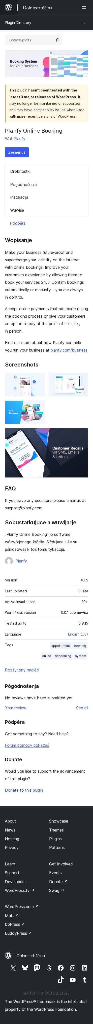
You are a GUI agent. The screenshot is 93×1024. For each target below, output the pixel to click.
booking (80, 646)
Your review (15, 707)
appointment (60, 646)
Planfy (19, 138)
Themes (56, 830)
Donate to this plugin (24, 790)
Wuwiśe (17, 210)
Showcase (58, 821)
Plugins (55, 838)
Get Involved (61, 863)
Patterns (57, 847)
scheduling (63, 656)
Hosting (12, 838)
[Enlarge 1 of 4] (37, 379)
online (46, 656)
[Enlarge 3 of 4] (37, 407)
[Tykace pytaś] (57, 40)
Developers (15, 881)
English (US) (78, 634)
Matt (12, 915)
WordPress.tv (19, 890)
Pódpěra (18, 223)
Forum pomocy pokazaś (27, 745)
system (80, 656)
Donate (58, 881)
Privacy (12, 847)
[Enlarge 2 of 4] (81, 379)
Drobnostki (20, 171)
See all (82, 707)
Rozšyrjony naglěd (22, 669)
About (10, 821)
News (10, 830)
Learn (10, 863)
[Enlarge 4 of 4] (81, 434)
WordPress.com (22, 906)
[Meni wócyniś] (85, 7)
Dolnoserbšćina (31, 955)
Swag (56, 890)
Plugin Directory (18, 22)
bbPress (15, 924)
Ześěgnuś (17, 152)
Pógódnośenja (23, 184)
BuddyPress (18, 933)
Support (12, 872)
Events (55, 872)
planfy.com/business (69, 350)
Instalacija (19, 197)
